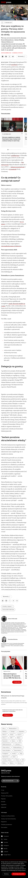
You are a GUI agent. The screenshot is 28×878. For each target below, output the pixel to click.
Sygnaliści (3, 804)
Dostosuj (6, 874)
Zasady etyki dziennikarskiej (8, 819)
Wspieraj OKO (4, 793)
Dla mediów (4, 827)
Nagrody (3, 799)
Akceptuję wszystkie (18, 874)
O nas (2, 790)
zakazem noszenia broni (17, 167)
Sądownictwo (6, 671)
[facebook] (6, 600)
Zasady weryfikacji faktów (8, 816)
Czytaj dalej (17, 682)
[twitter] (9, 600)
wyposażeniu (12, 169)
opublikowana (15, 155)
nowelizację (14, 64)
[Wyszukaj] (25, 2)
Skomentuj (21, 56)
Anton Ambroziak (12, 618)
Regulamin (4, 821)
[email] (13, 600)
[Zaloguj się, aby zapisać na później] (20, 671)
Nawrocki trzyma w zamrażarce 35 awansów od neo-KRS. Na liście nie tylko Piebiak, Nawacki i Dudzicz (11, 676)
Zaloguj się (7, 715)
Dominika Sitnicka (12, 639)
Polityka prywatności (6, 824)
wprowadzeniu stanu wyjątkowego (11, 246)
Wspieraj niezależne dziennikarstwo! (10, 776)
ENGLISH (3, 807)
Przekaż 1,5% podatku (6, 796)
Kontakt (3, 801)
